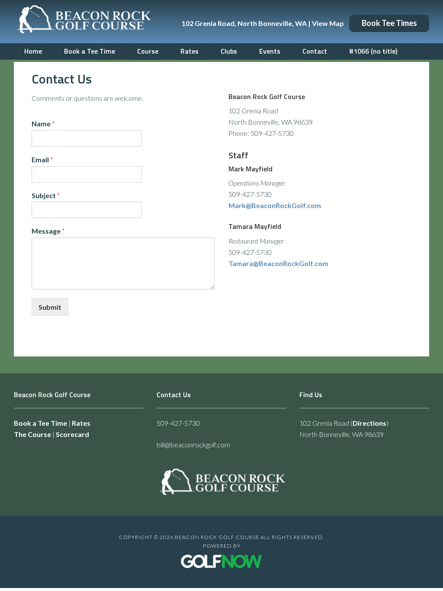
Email (42, 159)
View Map (328, 23)
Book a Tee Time (40, 423)
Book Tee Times (389, 23)
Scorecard (72, 434)
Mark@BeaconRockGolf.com (274, 205)
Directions (369, 423)
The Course (32, 434)
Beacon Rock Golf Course (83, 21)
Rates (81, 423)
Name (43, 123)
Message (48, 231)
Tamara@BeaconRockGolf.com (278, 263)
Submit (50, 307)
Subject (46, 195)
